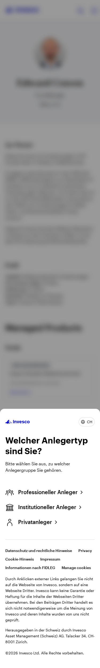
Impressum (50, 559)
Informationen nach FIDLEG (30, 567)
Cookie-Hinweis (19, 559)
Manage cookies (76, 568)
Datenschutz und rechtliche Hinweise (38, 550)
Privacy (85, 550)
